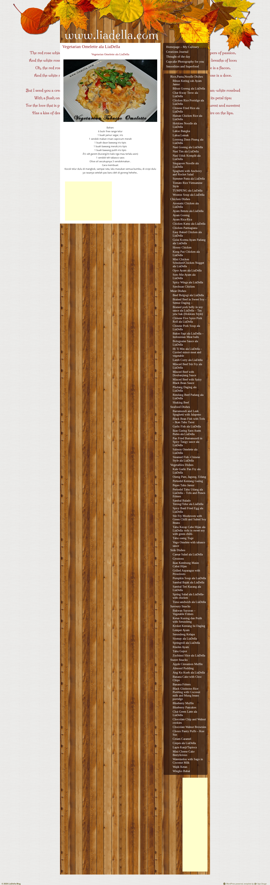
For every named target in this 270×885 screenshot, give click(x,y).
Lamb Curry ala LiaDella (187, 360)
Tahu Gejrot (180, 651)
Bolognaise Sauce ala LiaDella (185, 342)
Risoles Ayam (181, 647)
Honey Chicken (182, 247)
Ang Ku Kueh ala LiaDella (189, 672)
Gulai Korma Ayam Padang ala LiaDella (189, 241)
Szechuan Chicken (184, 286)
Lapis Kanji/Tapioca (185, 747)
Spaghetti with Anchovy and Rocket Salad (187, 172)
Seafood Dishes (180, 406)
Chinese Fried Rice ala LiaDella (186, 109)
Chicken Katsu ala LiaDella (189, 223)
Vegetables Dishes (181, 465)
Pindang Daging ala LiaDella (184, 388)
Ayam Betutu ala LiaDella (188, 211)
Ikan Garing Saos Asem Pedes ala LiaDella (187, 432)
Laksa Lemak (181, 135)
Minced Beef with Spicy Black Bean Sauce (187, 381)
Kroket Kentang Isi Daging (189, 625)
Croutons (178, 558)
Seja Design (262, 883)
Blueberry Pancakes (184, 707)
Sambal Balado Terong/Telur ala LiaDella (188, 502)
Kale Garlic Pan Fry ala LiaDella (186, 470)
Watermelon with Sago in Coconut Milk (188, 760)
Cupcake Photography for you (185, 61)
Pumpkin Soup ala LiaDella (189, 578)
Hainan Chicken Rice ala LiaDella (187, 117)
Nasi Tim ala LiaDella (186, 151)
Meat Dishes (178, 291)
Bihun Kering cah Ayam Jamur (187, 82)
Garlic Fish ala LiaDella (187, 426)
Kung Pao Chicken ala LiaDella (186, 253)
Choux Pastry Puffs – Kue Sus (188, 732)
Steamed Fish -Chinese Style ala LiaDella (186, 458)
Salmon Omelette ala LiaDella (185, 451)
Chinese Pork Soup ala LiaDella (186, 327)
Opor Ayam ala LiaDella (187, 270)
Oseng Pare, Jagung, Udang (189, 476)
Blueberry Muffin (183, 703)
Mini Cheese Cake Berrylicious (184, 753)
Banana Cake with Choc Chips (187, 678)
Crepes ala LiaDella (184, 743)
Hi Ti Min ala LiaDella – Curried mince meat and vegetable (187, 352)
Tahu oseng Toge (183, 538)
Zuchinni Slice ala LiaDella (189, 655)
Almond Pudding (183, 668)
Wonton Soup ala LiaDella (188, 194)
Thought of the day (178, 56)
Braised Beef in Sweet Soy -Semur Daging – (189, 301)
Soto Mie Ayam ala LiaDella (184, 276)
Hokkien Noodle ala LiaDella (185, 125)
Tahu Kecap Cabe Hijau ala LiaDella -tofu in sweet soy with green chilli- (189, 530)
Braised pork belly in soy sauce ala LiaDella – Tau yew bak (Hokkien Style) (188, 310)
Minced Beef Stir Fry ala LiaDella (187, 365)
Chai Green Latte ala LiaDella (185, 713)
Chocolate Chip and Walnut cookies (189, 721)
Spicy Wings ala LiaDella (188, 282)
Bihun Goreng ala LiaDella (189, 88)
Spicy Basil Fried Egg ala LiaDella (188, 510)
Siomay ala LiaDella (185, 638)
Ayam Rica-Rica (182, 219)
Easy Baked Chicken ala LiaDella (187, 233)
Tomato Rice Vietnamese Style (187, 184)
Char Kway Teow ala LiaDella (185, 94)
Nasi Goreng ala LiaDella (188, 147)
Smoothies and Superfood (182, 66)
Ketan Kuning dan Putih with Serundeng (187, 620)
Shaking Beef (181, 402)
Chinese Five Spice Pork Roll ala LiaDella (187, 319)
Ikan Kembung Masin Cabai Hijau (186, 564)
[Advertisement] (88, 201)
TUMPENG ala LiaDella (187, 190)
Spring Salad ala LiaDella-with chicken (188, 596)
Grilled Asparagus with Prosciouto (186, 572)
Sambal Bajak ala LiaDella (188, 582)
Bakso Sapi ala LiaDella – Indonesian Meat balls (188, 335)
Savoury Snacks (180, 606)
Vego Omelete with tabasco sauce (189, 544)
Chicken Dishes (180, 199)
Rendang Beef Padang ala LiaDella (188, 396)
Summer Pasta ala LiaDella (189, 178)
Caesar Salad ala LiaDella (188, 554)
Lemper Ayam (181, 630)
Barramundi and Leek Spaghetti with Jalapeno (187, 412)
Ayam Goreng (181, 215)
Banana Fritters (182, 684)
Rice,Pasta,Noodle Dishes (186, 76)
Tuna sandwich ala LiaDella (189, 602)
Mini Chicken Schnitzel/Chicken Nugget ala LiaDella (188, 263)
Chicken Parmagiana (185, 228)
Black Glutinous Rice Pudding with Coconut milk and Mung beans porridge (186, 694)
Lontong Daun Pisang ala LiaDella (188, 141)
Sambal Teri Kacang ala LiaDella (187, 588)
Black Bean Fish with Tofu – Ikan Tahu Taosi (189, 420)
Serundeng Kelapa (184, 634)
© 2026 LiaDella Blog (11, 883)
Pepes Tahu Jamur (183, 485)
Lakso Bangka (181, 131)
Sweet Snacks (179, 659)
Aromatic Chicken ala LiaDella (186, 205)
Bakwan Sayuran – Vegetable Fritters (184, 612)
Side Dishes (177, 550)
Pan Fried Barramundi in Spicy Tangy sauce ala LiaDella (187, 442)
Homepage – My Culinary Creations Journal (182, 49)
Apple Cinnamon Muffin (188, 664)
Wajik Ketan (180, 766)
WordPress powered (234, 883)
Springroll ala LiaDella (186, 642)
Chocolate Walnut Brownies (189, 727)
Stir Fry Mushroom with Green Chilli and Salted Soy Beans (189, 519)
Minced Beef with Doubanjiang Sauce (184, 373)
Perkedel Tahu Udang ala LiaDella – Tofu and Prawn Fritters (189, 493)
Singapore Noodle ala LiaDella (186, 165)
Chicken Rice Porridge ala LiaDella (188, 102)
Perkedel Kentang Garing (188, 481)
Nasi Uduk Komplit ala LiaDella (186, 157)
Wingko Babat (181, 771)
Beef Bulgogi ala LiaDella (188, 295)
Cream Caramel (182, 738)
